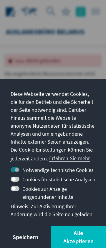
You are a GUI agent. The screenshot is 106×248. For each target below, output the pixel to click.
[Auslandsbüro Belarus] (29, 11)
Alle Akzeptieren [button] (78, 237)
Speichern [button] (25, 237)
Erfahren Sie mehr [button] (69, 158)
